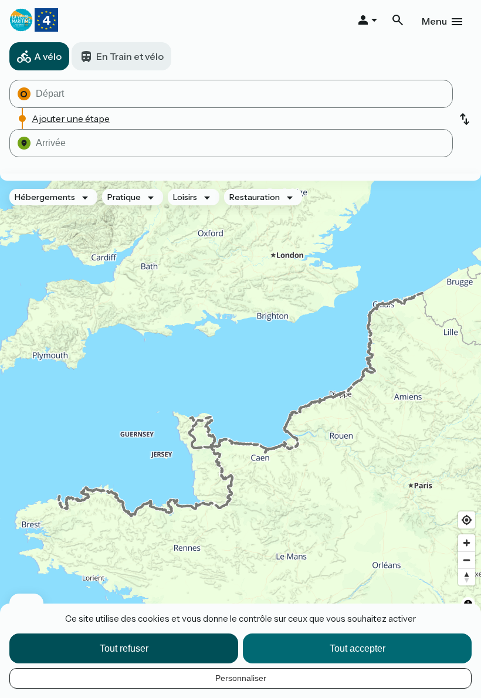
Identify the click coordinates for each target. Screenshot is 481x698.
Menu (434, 21)
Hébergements (45, 197)
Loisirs (185, 197)
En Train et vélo (130, 56)
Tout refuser (124, 648)
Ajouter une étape (71, 118)
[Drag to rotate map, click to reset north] (466, 576)
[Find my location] (466, 519)
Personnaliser (240, 678)
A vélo (48, 56)
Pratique (124, 197)
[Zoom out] (466, 559)
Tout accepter (357, 648)
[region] (240, 405)
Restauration (254, 197)
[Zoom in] (466, 542)
